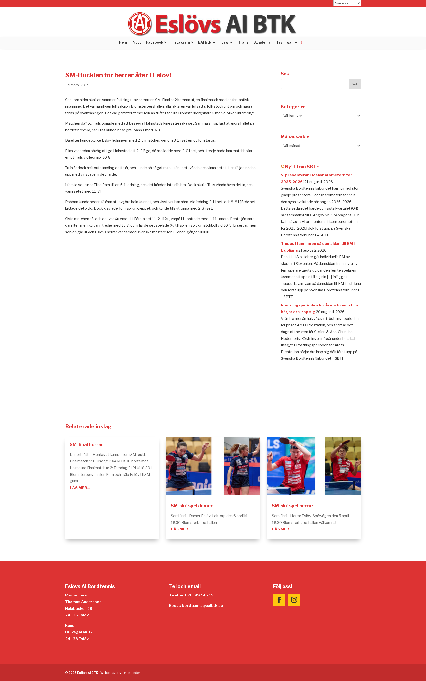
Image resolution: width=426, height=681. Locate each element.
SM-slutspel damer (192, 505)
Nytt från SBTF (302, 166)
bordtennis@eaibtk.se (202, 605)
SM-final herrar (86, 444)
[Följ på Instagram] (294, 600)
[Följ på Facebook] (279, 600)
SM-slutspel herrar (292, 505)
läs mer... (80, 488)
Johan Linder (131, 673)
